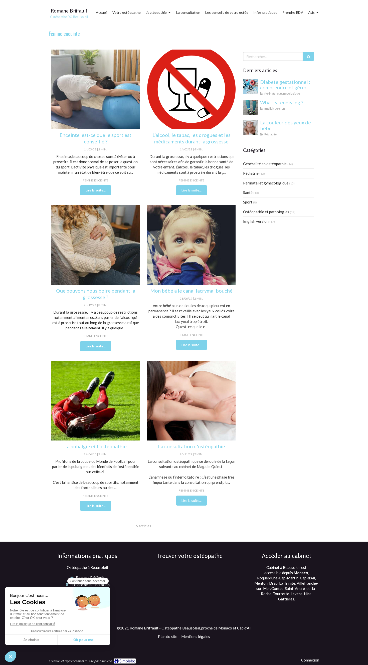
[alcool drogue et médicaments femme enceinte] (191, 89)
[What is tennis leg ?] (250, 107)
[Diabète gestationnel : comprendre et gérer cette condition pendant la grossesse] (250, 86)
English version (256, 221)
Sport (247, 202)
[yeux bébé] (250, 127)
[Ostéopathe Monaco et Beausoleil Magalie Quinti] (95, 401)
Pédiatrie (251, 173)
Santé (248, 192)
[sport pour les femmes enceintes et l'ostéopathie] (95, 89)
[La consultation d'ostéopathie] (191, 401)
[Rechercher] (308, 56)
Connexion (310, 660)
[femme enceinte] (95, 245)
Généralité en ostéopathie (265, 163)
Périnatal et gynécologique (265, 183)
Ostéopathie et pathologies (266, 211)
